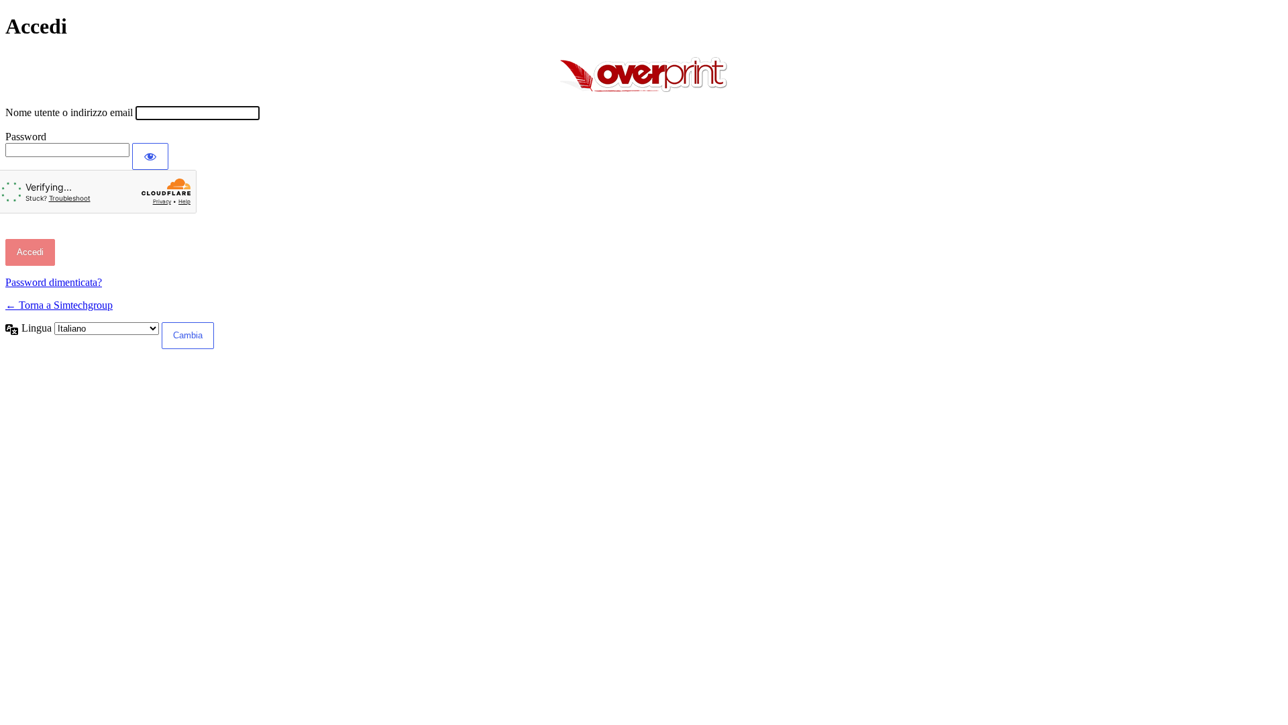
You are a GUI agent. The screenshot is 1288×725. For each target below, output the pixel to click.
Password (25, 136)
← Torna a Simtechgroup (59, 305)
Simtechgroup (644, 73)
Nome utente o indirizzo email (69, 112)
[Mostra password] (150, 156)
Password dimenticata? (53, 282)
